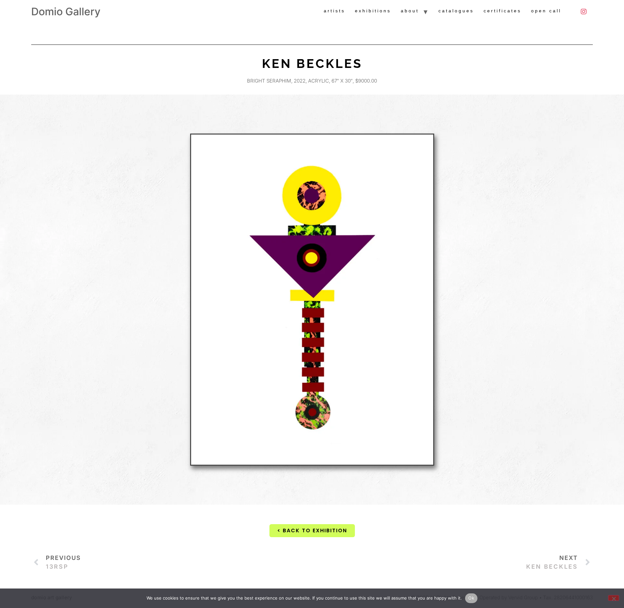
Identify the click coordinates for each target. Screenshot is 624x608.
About (410, 10)
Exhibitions (373, 10)
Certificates (502, 10)
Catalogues (456, 10)
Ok (471, 598)
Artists (334, 10)
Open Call (546, 10)
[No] (613, 598)
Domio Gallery (65, 11)
